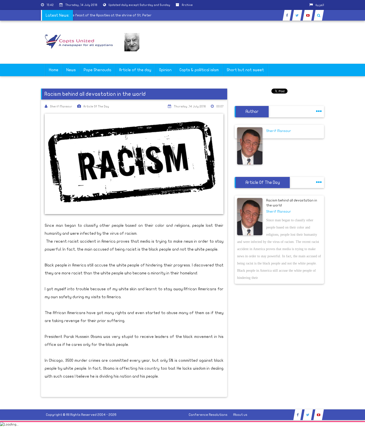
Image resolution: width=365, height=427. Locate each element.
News (71, 70)
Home (53, 70)
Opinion (165, 70)
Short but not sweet (245, 70)
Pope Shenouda (97, 70)
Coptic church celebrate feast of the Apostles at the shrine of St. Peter (94, 15)
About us (240, 415)
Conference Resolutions (208, 415)
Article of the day (135, 70)
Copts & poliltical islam (199, 70)
